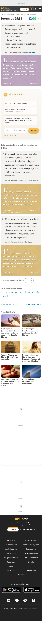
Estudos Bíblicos (11, 545)
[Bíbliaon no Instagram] (25, 600)
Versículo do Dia (11, 549)
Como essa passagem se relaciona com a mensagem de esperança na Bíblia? (18, 120)
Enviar (34, 130)
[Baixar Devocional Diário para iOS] (31, 590)
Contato (31, 566)
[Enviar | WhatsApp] (34, 18)
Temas (11, 566)
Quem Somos (31, 570)
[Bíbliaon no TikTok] (17, 600)
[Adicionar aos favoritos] (39, 18)
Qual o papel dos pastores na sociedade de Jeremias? (16, 110)
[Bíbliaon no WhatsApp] (8, 600)
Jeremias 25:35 (32, 304)
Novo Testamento (31, 558)
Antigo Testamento (11, 558)
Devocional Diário (31, 553)
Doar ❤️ (13, 529)
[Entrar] (32, 9)
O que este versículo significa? (16, 103)
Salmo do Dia (31, 549)
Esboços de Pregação (31, 545)
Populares (11, 562)
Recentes (31, 562)
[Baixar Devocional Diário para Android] (11, 590)
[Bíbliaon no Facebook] (33, 600)
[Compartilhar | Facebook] (31, 18)
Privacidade (11, 570)
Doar (24, 9)
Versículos (11, 540)
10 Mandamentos (31, 540)
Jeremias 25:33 (9, 304)
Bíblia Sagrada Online (9, 10)
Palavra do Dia (11, 553)
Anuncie (21, 575)
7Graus (16, 609)
